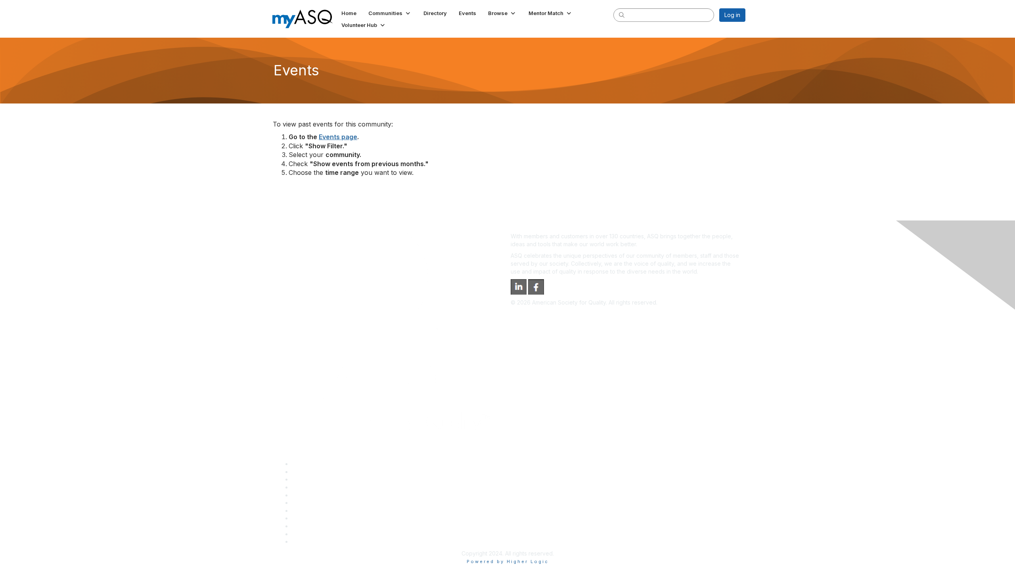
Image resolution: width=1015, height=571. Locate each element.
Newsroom (306, 541)
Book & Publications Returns (328, 502)
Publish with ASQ (313, 487)
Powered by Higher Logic (508, 561)
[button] (389, 13)
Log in (732, 14)
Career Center (310, 479)
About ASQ (306, 463)
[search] (621, 14)
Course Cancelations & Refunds (333, 518)
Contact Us (306, 510)
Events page (338, 137)
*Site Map (305, 534)
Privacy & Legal (312, 471)
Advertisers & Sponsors (322, 526)
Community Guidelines (320, 495)
